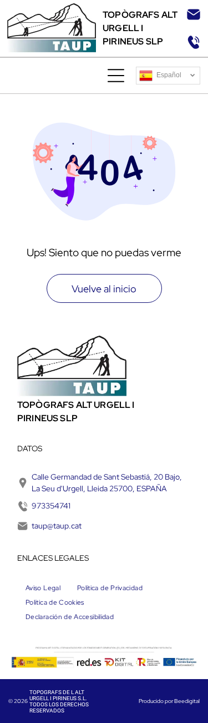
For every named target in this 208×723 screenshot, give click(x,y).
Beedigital (187, 701)
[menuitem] (43, 588)
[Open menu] (116, 75)
